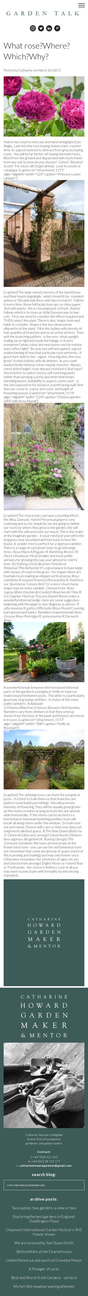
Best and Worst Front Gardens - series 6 (44, 1277)
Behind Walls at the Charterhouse (44, 1251)
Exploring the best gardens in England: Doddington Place (44, 1218)
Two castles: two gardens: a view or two (44, 1208)
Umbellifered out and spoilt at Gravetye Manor (44, 1260)
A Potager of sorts (44, 1269)
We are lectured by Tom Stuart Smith (44, 1243)
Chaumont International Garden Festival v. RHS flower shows (44, 1232)
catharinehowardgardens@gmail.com (45, 1165)
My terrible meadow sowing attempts (44, 1286)
